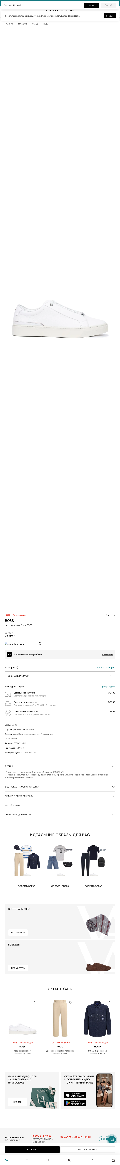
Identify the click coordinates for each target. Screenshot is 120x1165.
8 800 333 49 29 (42, 1135)
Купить (26, 886)
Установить (107, 654)
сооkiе (77, 16)
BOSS (14, 725)
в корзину (32, 1149)
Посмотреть (18, 932)
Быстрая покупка (87, 1149)
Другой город (108, 686)
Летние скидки (19, 615)
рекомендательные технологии (39, 16)
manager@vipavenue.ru (75, 1137)
